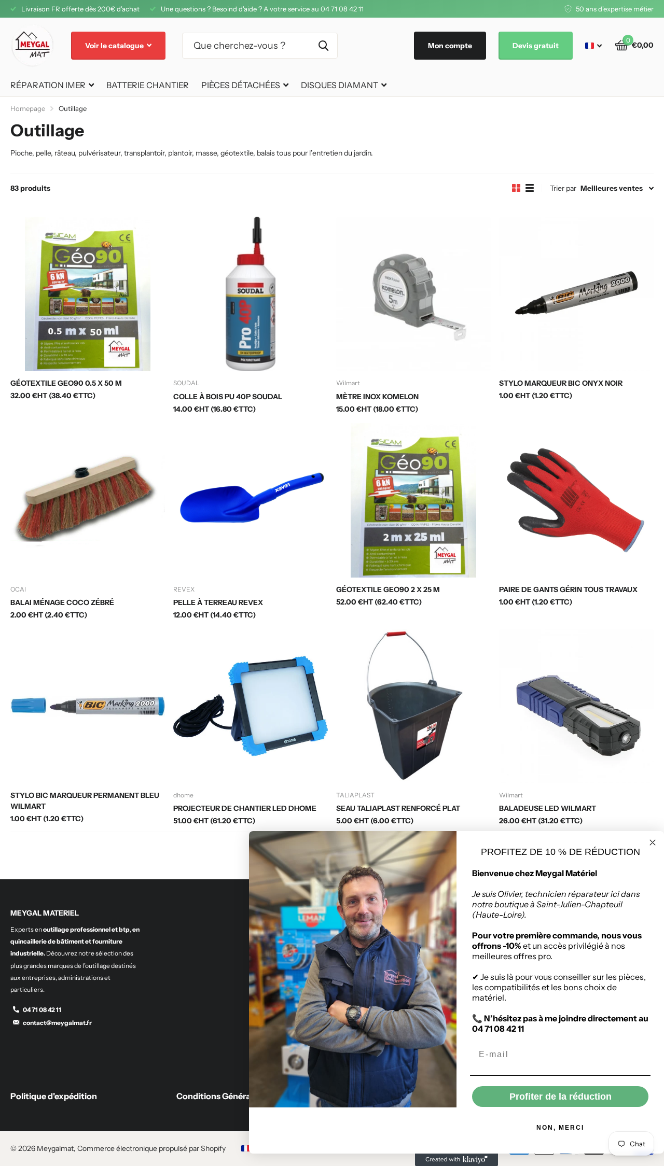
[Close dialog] (652, 842)
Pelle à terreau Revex (218, 602)
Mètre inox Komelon (377, 396)
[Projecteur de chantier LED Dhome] (250, 706)
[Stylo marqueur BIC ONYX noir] (576, 294)
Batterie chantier (147, 85)
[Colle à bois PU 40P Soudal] (250, 294)
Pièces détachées (240, 85)
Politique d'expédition (53, 1096)
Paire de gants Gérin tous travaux (568, 589)
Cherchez (323, 46)
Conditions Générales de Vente (237, 1096)
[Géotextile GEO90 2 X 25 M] (413, 500)
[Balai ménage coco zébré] (87, 500)
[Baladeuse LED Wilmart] (576, 706)
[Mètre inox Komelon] (413, 294)
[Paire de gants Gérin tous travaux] (576, 500)
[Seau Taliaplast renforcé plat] (413, 706)
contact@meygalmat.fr (57, 1023)
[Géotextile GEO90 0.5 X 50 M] (87, 294)
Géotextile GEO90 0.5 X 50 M (66, 383)
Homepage (27, 108)
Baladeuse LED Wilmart (547, 808)
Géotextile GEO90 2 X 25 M (388, 589)
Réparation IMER (48, 85)
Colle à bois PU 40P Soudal (227, 396)
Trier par (563, 188)
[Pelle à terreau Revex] (250, 500)
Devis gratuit (536, 45)
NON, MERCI (560, 1127)
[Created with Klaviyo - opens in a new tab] (456, 1160)
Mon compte (450, 45)
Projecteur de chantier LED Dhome (244, 808)
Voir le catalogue (115, 45)
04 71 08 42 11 (42, 1010)
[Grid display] (516, 188)
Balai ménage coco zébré (62, 602)
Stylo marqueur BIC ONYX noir (560, 383)
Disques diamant (339, 85)
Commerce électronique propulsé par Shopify (151, 1148)
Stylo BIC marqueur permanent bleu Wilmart (84, 801)
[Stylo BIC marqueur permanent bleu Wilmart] (87, 706)
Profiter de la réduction (560, 1096)
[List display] (529, 188)
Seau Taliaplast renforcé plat (398, 808)
